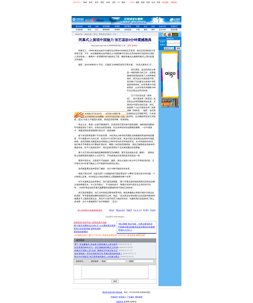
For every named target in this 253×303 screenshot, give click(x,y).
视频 (137, 2)
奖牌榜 (117, 30)
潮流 (143, 2)
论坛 (145, 26)
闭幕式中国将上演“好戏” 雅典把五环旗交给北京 (96, 250)
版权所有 (119, 302)
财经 (102, 2)
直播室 (117, 26)
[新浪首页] (77, 2)
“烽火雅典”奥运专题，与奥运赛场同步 (135, 224)
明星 (138, 26)
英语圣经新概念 (81, 232)
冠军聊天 (127, 26)
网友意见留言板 (108, 292)
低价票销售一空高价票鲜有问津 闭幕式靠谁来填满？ (98, 253)
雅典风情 (88, 34)
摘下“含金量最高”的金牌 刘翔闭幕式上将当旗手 (96, 244)
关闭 (153, 210)
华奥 (132, 2)
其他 (95, 34)
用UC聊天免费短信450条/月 (86, 226)
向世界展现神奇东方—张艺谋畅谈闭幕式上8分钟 (96, 247)
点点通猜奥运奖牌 (107, 226)
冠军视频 (106, 26)
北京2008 (162, 30)
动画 (97, 26)
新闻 (85, 2)
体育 (91, 2)
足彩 (114, 2)
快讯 (89, 30)
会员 (153, 2)
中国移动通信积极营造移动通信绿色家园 (136, 227)
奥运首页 (79, 26)
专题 (89, 26)
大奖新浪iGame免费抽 (95, 117)
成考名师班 (96, 229)
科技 (108, 2)
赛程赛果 (106, 30)
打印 (146, 210)
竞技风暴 (174, 30)
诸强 (145, 30)
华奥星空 (174, 26)
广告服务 (130, 297)
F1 (119, 2)
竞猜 (148, 2)
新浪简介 (122, 297)
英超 (123, 2)
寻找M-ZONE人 (125, 230)
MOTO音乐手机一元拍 (116, 117)
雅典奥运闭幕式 (105, 34)
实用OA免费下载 (113, 114)
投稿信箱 (118, 292)
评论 (111, 210)
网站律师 (138, 297)
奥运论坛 (120, 210)
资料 (153, 30)
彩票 (158, 2)
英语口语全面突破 (82, 229)
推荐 (129, 210)
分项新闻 (79, 30)
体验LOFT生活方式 (94, 114)
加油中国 (162, 26)
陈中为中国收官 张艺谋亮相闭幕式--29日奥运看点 (96, 257)
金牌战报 (127, 30)
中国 (138, 30)
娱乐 (96, 2)
